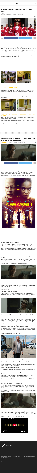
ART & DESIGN (19, 468)
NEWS (5, 468)
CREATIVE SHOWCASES (11, 468)
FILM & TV (15, 142)
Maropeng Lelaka (4, 16)
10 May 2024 (10, 142)
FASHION (15, 16)
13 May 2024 (11, 16)
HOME (2, 468)
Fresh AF (9, 470)
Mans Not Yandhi (4, 142)
